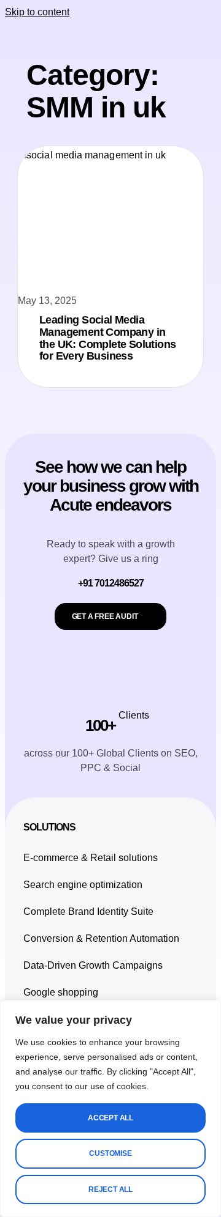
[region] (110, 1108)
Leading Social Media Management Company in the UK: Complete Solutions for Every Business (107, 338)
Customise (110, 1153)
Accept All (110, 1118)
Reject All (110, 1189)
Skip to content (37, 12)
